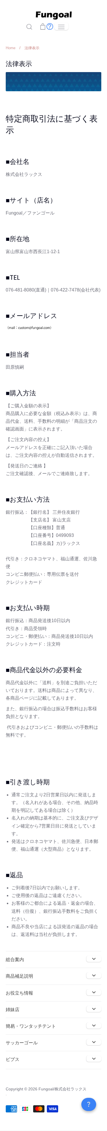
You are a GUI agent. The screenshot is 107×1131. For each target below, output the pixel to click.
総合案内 (15, 959)
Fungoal (46, 1089)
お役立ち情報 (19, 993)
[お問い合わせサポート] (50, 26)
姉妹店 (12, 1009)
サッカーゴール (22, 1042)
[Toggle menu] (61, 26)
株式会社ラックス (70, 1089)
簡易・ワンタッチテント (31, 1026)
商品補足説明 (19, 976)
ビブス (12, 1059)
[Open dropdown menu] (93, 959)
